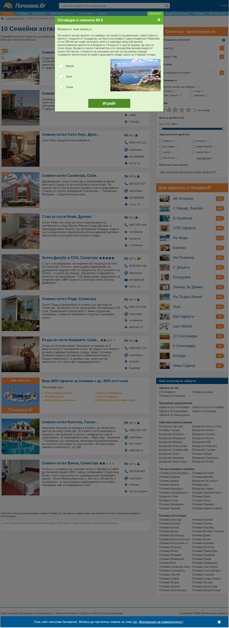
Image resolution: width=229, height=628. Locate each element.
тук (135, 622)
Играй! (109, 103)
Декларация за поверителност (161, 622)
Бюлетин (155, 13)
